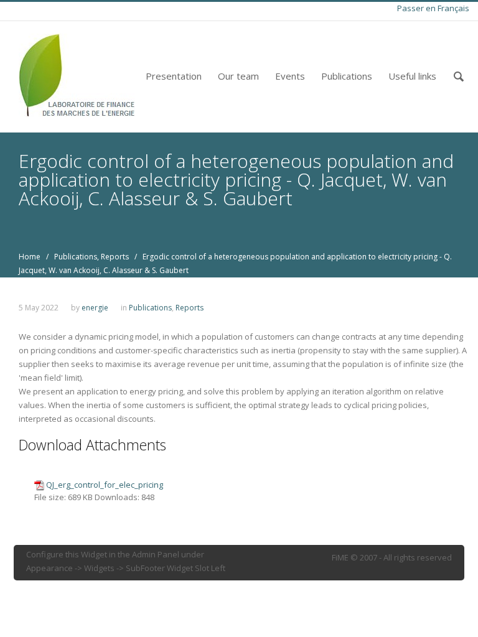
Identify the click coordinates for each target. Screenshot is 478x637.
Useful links (412, 76)
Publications (346, 76)
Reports (115, 256)
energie (95, 307)
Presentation (174, 76)
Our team (238, 76)
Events (290, 76)
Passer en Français (433, 8)
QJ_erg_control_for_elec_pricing (104, 484)
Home (29, 256)
